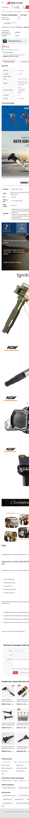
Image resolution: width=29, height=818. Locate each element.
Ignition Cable (19, 765)
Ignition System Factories (9, 795)
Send (15, 672)
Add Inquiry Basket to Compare (11, 56)
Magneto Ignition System (9, 788)
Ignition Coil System (24, 788)
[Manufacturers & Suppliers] (14, 2)
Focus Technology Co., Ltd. (20, 811)
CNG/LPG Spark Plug (21, 768)
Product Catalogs (24, 762)
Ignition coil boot (6, 765)
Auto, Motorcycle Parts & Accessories (14, 11)
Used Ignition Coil (7, 799)
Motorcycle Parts (20, 771)
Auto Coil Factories (23, 795)
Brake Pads (4, 771)
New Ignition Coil (19, 799)
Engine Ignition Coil (7, 803)
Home (3, 11)
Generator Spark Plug (7, 768)
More (3, 806)
